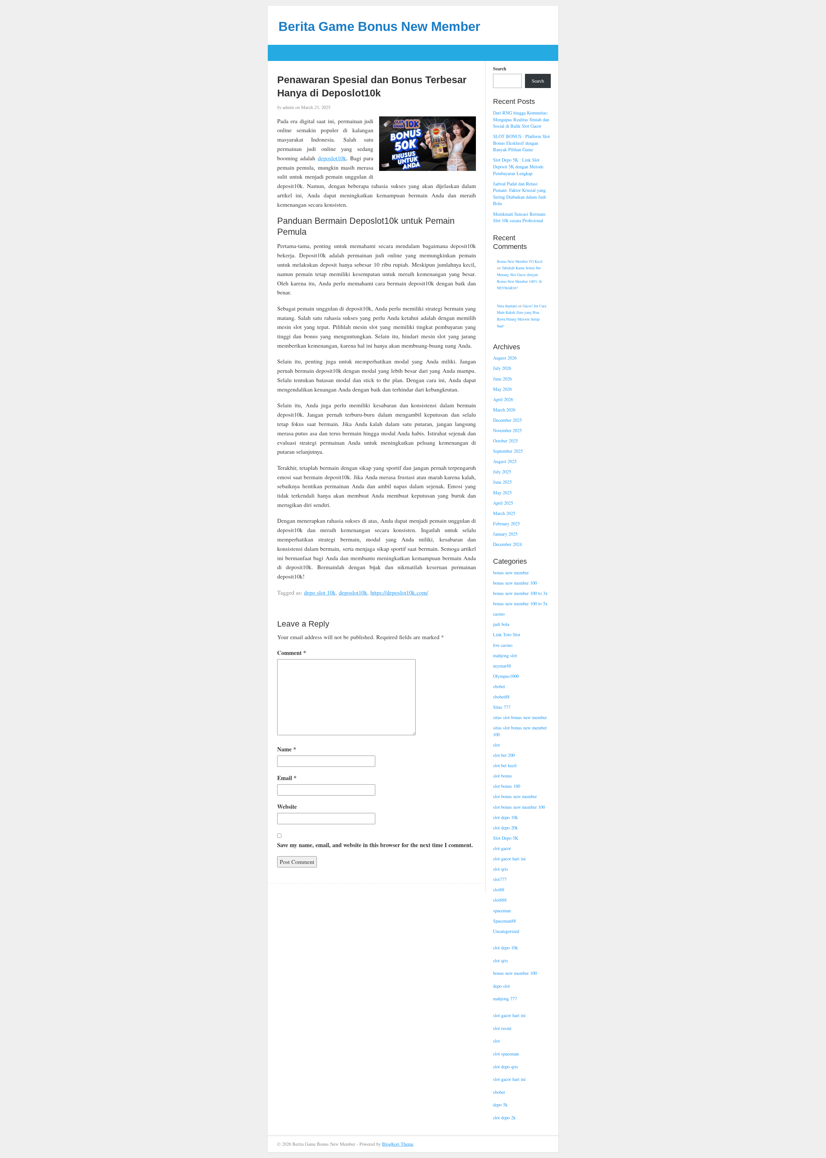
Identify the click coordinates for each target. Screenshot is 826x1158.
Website (287, 806)
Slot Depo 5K (505, 838)
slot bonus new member (515, 796)
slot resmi (502, 1028)
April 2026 (503, 399)
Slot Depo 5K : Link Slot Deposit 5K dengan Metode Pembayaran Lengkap (518, 166)
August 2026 (505, 358)
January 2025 (505, 534)
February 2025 (506, 523)
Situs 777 (501, 707)
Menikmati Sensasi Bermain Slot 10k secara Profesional (519, 217)
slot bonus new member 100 (519, 807)
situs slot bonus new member (520, 717)
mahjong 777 (505, 998)
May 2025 (502, 493)
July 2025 (502, 472)
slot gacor (502, 848)
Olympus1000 (506, 676)
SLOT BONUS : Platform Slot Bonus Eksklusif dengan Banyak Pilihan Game (521, 143)
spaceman (502, 910)
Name (286, 749)
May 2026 (502, 389)
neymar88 (502, 666)
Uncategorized (506, 931)
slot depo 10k (505, 817)
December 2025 (507, 420)
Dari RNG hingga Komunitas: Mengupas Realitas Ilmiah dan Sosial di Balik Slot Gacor (521, 119)
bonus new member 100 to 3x (520, 593)
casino (499, 614)
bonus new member (511, 572)
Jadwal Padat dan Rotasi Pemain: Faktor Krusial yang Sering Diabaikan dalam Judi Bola (519, 194)
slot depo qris (505, 1067)
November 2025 (507, 430)
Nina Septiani (507, 305)
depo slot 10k (320, 592)
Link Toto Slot (506, 634)
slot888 (500, 900)
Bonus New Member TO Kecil (519, 261)
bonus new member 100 (515, 583)
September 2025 (508, 451)
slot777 (500, 879)
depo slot (501, 986)
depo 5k (500, 1105)
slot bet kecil (505, 765)
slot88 (498, 889)
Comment (291, 652)
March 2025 (504, 513)
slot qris (500, 869)
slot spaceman (506, 1054)
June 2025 (502, 482)
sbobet (499, 686)
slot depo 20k (505, 828)
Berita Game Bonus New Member (379, 26)
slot (496, 745)
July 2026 (502, 368)
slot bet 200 (504, 755)
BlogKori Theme (397, 1144)
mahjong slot (505, 655)
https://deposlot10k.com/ (399, 592)
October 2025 (505, 441)
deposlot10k (332, 158)
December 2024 (507, 544)
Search (499, 68)
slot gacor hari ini (509, 859)
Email (287, 778)
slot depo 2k (504, 1117)
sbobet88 (501, 697)
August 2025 (505, 461)
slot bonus (502, 776)
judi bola (501, 624)
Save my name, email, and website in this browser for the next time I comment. (375, 845)
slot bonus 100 (506, 786)
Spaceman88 (504, 921)
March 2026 (504, 410)
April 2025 (503, 503)
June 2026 (502, 379)
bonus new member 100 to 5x (520, 603)
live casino (502, 645)
